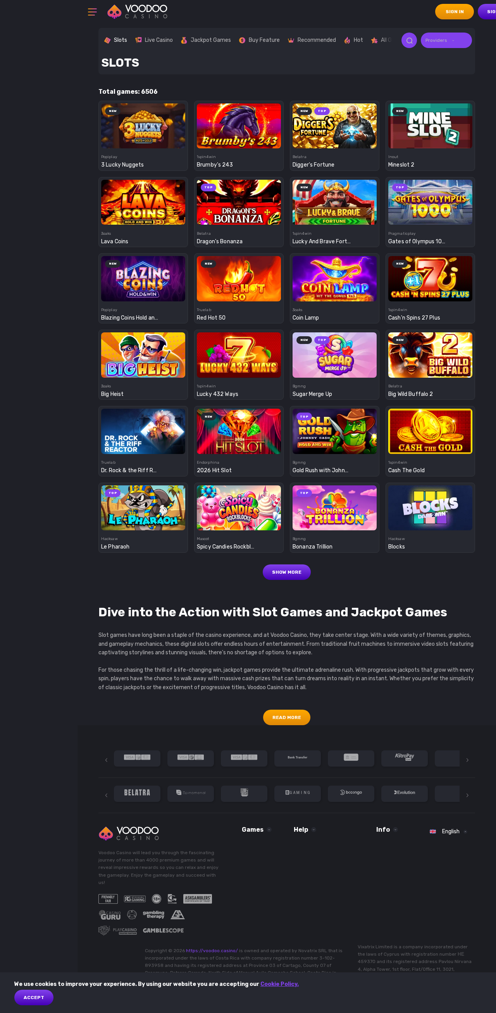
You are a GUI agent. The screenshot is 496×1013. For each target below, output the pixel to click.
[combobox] (446, 40)
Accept (34, 997)
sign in (455, 11)
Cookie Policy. (279, 984)
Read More (286, 717)
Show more (286, 572)
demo (143, 139)
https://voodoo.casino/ (212, 950)
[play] (143, 123)
